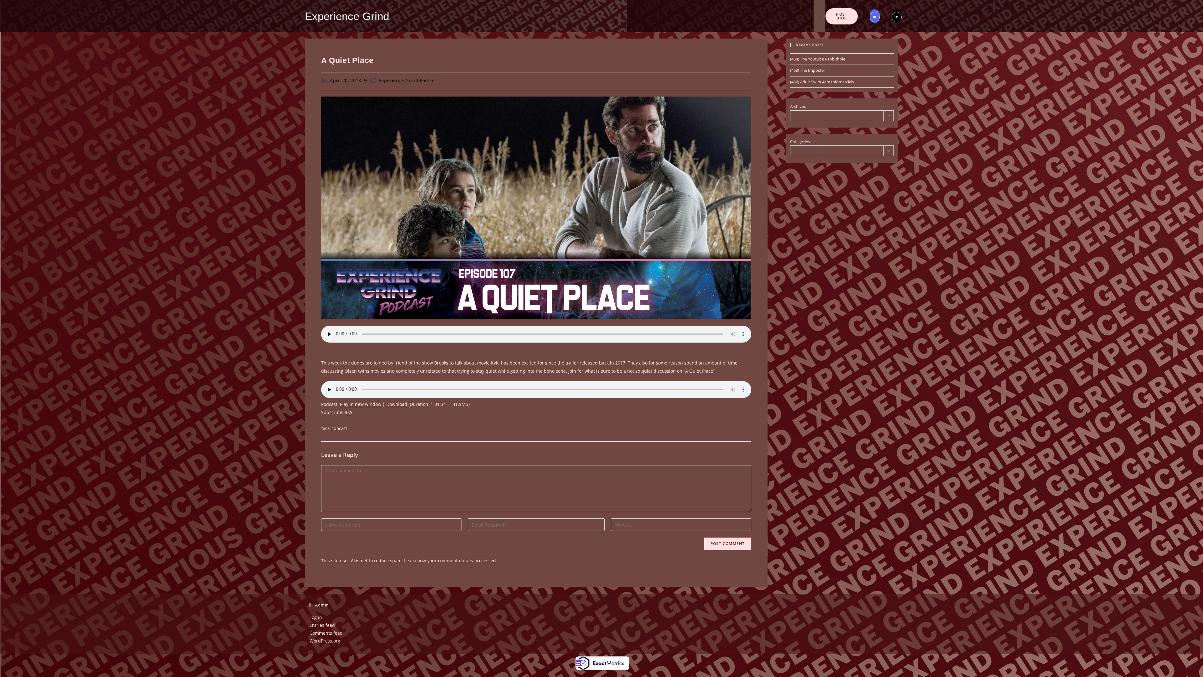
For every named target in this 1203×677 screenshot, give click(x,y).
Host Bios (841, 16)
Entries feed (322, 625)
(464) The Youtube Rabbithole (817, 59)
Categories (800, 141)
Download (396, 404)
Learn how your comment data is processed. (450, 561)
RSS (348, 412)
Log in (316, 617)
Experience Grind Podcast (408, 80)
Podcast (339, 428)
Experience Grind (347, 16)
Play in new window (360, 404)
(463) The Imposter (807, 70)
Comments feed (326, 633)
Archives (798, 106)
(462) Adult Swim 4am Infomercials (822, 82)
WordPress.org (325, 641)
